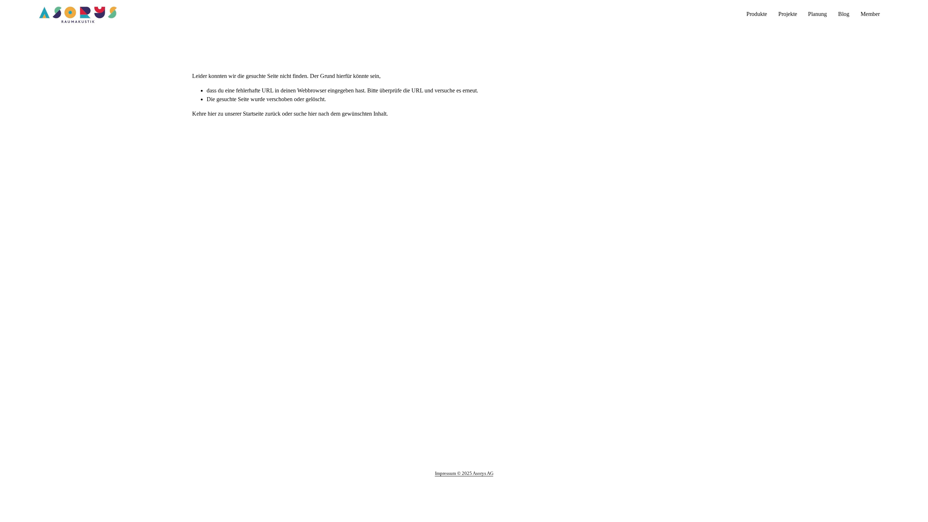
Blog (843, 14)
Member (870, 14)
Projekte (787, 14)
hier (212, 114)
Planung (817, 14)
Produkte (756, 14)
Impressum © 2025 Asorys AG (464, 473)
